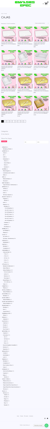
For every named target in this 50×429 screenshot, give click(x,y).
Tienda (21, 416)
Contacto (31, 416)
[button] (46, 425)
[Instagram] (44, 418)
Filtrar (4, 141)
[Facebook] (47, 418)
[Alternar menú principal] (3, 3)
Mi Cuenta (26, 416)
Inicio (2, 13)
